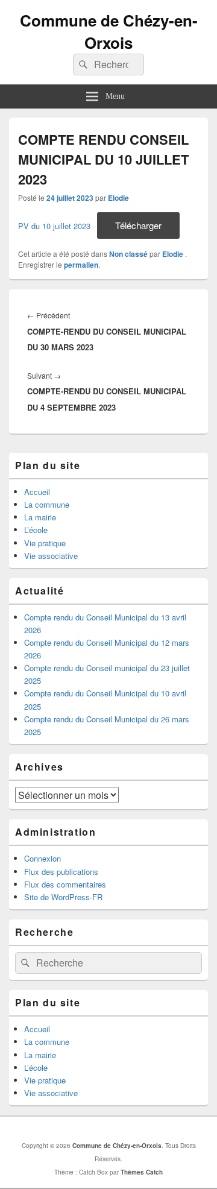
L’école (36, 529)
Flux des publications (61, 871)
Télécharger (138, 225)
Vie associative (51, 555)
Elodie (118, 197)
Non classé (128, 253)
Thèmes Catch (142, 1172)
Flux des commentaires (65, 884)
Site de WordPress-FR (63, 897)
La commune (46, 504)
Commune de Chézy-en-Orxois (109, 31)
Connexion (42, 858)
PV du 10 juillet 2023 (54, 226)
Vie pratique (45, 543)
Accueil (37, 491)
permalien (81, 264)
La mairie (40, 517)
